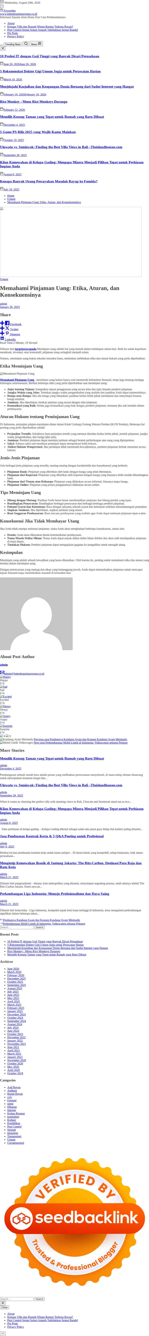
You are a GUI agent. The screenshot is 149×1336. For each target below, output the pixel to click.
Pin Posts (12, 33)
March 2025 (14, 1004)
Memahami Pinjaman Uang (17, 379)
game (10, 1103)
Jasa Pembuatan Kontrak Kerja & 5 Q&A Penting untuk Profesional (52, 836)
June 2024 (13, 1030)
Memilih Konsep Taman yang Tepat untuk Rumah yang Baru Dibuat (52, 117)
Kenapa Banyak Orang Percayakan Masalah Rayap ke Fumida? (49, 181)
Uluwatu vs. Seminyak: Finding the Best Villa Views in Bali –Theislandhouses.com (61, 147)
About (11, 23)
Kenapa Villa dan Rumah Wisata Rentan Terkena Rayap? (40, 26)
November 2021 (16, 1043)
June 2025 (13, 994)
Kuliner (11, 1120)
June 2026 (13, 968)
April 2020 (13, 1070)
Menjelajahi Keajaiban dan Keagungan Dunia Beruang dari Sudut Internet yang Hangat (67, 86)
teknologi (12, 1133)
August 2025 (14, 988)
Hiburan (12, 1106)
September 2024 (16, 1021)
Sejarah (11, 1129)
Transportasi (14, 1136)
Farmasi (11, 1100)
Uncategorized (15, 1142)
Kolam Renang (16, 1113)
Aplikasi (12, 1090)
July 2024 (13, 1027)
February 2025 (15, 1007)
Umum (4, 279)
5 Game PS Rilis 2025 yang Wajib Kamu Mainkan (38, 132)
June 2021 (13, 1047)
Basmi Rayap (15, 1093)
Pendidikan (13, 1123)
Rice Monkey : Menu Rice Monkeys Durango (33, 102)
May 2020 (13, 1066)
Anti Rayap (14, 1087)
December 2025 (16, 978)
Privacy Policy (15, 36)
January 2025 (15, 1011)
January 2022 (15, 1040)
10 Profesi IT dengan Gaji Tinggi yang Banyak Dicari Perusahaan (49, 56)
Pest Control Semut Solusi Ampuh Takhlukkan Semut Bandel (42, 29)
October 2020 (15, 1063)
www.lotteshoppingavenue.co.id (18, 13)
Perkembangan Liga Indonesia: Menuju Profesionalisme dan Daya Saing (54, 894)
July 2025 (13, 991)
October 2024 (15, 1017)
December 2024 (16, 1014)
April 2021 (13, 1050)
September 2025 (16, 985)
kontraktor (13, 1116)
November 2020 (16, 1060)
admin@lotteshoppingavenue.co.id (24, 673)
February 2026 (15, 975)
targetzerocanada (25, 348)
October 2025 (15, 981)
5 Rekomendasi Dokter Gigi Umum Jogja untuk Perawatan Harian (50, 71)
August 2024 (14, 1024)
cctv (9, 1097)
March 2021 (14, 1053)
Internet (11, 1110)
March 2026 (14, 972)
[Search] (26, 43)
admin (3, 303)
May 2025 (13, 998)
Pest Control (14, 1126)
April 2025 (13, 1001)
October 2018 (15, 1073)
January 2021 (15, 1057)
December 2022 (16, 1037)
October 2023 (15, 1034)
